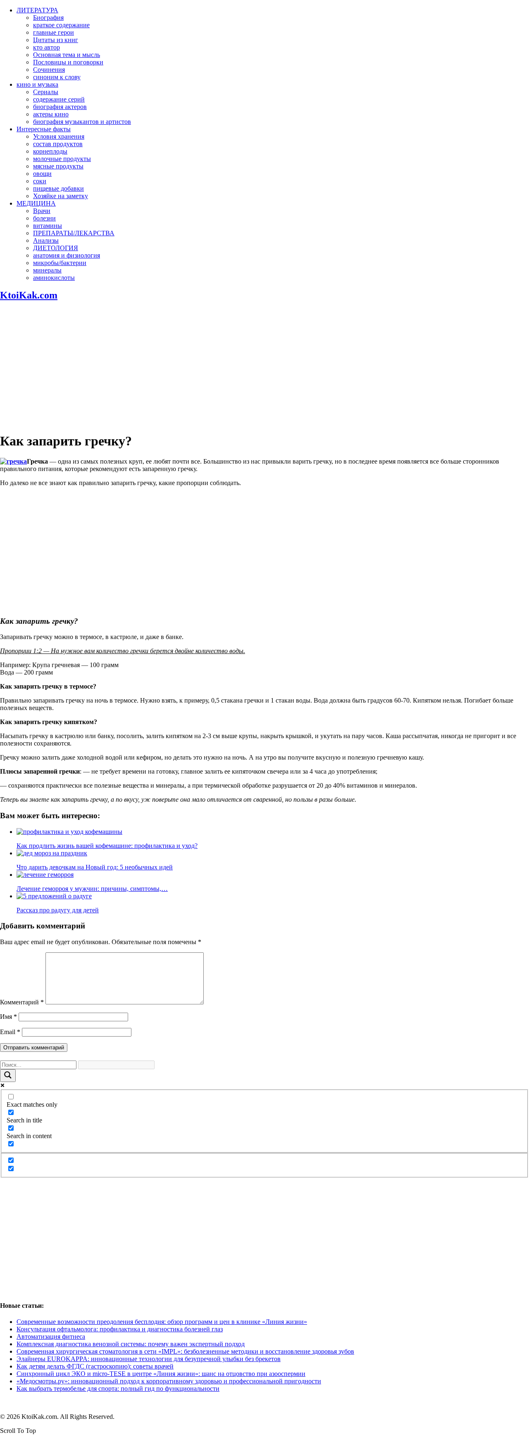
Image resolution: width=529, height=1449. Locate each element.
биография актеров (60, 106)
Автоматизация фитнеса (51, 1336)
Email (10, 1031)
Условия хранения (58, 136)
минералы (47, 270)
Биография (48, 17)
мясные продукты (58, 166)
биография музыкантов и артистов (82, 121)
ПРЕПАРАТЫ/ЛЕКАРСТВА (73, 233)
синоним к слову (57, 76)
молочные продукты (62, 158)
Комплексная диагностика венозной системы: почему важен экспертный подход (131, 1343)
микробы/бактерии (59, 262)
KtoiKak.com (28, 295)
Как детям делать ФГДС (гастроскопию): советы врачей (95, 1366)
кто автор (46, 47)
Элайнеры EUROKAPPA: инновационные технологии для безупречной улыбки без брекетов (149, 1358)
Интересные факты (44, 129)
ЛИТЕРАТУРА (37, 10)
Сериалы (45, 91)
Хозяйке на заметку (60, 195)
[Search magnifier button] (8, 1075)
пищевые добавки (58, 188)
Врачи (41, 210)
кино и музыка (37, 84)
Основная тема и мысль (66, 54)
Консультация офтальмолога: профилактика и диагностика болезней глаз (120, 1329)
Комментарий (22, 1002)
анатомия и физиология (66, 255)
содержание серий (59, 99)
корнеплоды (50, 151)
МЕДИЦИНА (36, 203)
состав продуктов (58, 143)
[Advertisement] (264, 367)
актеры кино (51, 114)
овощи (42, 173)
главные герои (53, 32)
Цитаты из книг (55, 39)
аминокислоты (54, 277)
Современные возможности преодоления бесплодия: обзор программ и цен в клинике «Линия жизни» (162, 1321)
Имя (8, 1016)
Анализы (46, 240)
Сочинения (49, 69)
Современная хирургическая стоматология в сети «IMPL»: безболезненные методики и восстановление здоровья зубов (185, 1351)
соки (39, 181)
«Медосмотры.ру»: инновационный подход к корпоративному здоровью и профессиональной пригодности (169, 1381)
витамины (47, 225)
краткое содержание (61, 24)
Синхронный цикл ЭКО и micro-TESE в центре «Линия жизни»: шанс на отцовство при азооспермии (161, 1373)
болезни (44, 218)
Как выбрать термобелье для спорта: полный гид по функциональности (118, 1388)
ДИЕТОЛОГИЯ (55, 247)
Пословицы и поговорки (68, 62)
